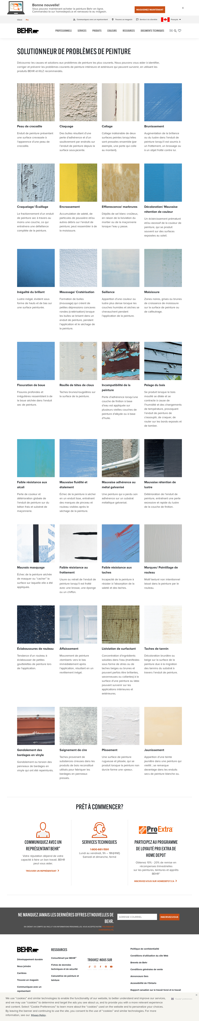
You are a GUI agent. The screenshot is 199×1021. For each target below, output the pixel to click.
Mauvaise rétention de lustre (160, 484)
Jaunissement (154, 750)
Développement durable (30, 959)
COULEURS (112, 31)
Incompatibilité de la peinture (116, 387)
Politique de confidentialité (144, 949)
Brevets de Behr (138, 962)
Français (176, 19)
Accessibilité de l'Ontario (143, 983)
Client (19, 19)
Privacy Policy (38, 1015)
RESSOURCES (129, 31)
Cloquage (66, 126)
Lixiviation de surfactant (119, 648)
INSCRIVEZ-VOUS (169, 917)
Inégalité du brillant (31, 292)
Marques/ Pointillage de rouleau (161, 570)
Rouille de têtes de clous (77, 385)
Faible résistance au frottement (74, 570)
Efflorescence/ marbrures (119, 206)
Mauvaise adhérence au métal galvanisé (119, 484)
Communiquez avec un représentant (90, 19)
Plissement (109, 750)
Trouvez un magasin (121, 19)
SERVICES (82, 31)
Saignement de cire (73, 750)
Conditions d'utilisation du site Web (149, 955)
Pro (27, 19)
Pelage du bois (154, 385)
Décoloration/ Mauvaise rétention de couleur (161, 209)
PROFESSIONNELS (63, 31)
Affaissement (69, 648)
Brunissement (154, 126)
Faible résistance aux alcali (32, 484)
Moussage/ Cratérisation (77, 292)
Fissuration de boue (31, 385)
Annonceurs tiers (139, 976)
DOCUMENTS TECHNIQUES (152, 31)
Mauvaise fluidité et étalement (73, 484)
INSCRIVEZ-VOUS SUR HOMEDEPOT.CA (154, 881)
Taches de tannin (156, 648)
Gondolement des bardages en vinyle (30, 752)
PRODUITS (97, 31)
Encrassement (70, 206)
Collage (107, 126)
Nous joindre (24, 966)
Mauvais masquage (31, 567)
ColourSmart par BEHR (63, 958)
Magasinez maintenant (149, 9)
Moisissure (152, 292)
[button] (182, 998)
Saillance (108, 292)
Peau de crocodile (29, 126)
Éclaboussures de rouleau (35, 648)
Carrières (21, 973)
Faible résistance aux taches (117, 570)
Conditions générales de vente (146, 969)
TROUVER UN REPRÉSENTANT (41, 871)
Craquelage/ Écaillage (32, 206)
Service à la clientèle (146, 19)
